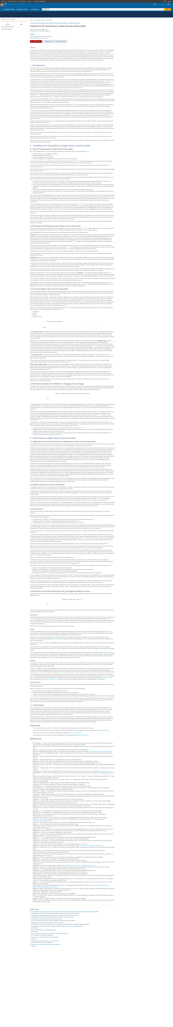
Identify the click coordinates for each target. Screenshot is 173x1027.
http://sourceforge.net (109, 652)
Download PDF (37, 41)
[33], (67, 246)
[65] (112, 73)
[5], (109, 565)
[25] (35, 554)
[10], (106, 80)
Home (31, 20)
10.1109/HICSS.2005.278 (44, 31)
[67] (73, 104)
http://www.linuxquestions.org (50, 679)
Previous (8, 24)
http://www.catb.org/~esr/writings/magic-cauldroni (82, 865)
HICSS (43, 20)
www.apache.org (96, 664)
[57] (111, 565)
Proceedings (37, 20)
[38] (93, 519)
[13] (38, 94)
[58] (88, 151)
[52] (78, 236)
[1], (68, 91)
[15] (53, 96)
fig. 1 (61, 309)
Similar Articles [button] (8, 29)
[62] (87, 537)
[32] (109, 75)
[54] (69, 361)
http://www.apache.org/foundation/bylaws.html (100, 751)
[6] (76, 539)
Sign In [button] (169, 1)
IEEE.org (4, 1)
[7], (37, 419)
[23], (42, 100)
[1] (52, 107)
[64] (101, 334)
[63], (77, 520)
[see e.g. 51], (83, 537)
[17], (79, 203)
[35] (91, 71)
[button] (165, 1)
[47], (73, 241)
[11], (78, 203)
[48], (75, 443)
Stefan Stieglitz (34, 38)
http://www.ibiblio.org (105, 771)
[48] (61, 434)
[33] (94, 404)
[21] (80, 245)
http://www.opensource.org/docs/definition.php (92, 845)
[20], (98, 75)
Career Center (22, 1)
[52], (96, 75)
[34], (67, 307)
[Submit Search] (167, 9)
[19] (85, 228)
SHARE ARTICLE (48, 41)
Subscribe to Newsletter (39, 1)
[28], (99, 414)
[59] (104, 73)
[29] (101, 414)
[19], (54, 648)
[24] (106, 466)
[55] (71, 100)
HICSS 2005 (49, 20)
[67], (66, 307)
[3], (33, 554)
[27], (39, 419)
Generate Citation (61, 41)
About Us (29, 1)
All (45, 9)
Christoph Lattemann (35, 36)
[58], (72, 104)
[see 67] (81, 599)
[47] (92, 162)
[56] (56, 648)
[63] (73, 574)
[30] (49, 516)
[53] (113, 275)
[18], (51, 100)
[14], (82, 534)
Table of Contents (8, 26)
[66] (78, 360)
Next (21, 24)
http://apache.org (58, 639)
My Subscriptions (8, 9)
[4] (69, 475)
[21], (81, 427)
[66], (93, 345)
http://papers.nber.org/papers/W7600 (42, 821)
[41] (69, 246)
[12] (56, 260)
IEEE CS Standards (12, 1)
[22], (84, 228)
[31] (99, 498)
